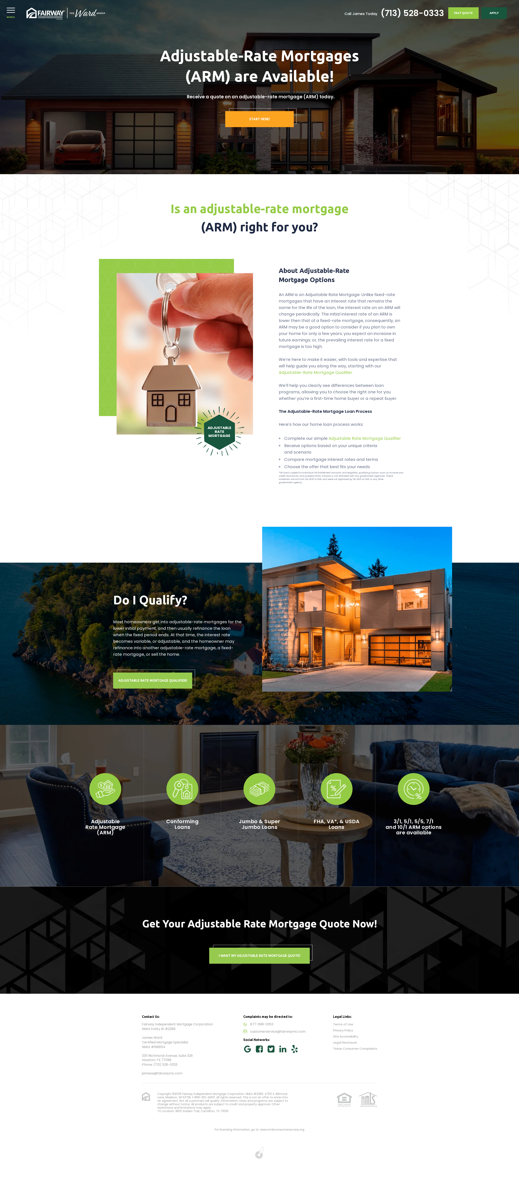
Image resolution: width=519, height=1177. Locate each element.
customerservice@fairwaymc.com (278, 1031)
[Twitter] (271, 1049)
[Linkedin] (283, 1049)
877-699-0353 (261, 1024)
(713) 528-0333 (412, 13)
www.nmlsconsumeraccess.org (282, 1130)
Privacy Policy (343, 1030)
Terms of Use (343, 1024)
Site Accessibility (345, 1036)
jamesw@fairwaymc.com (162, 1073)
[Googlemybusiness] (247, 1049)
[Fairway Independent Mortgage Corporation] (66, 13)
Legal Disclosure (345, 1042)
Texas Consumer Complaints (355, 1048)
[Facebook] (259, 1049)
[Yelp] (294, 1049)
